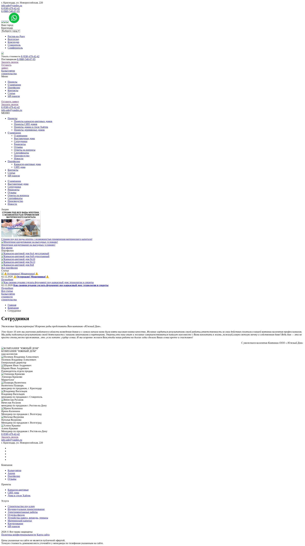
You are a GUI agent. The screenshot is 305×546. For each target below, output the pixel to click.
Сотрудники (20, 141)
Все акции (7, 247)
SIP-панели (14, 96)
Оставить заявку (6, 66)
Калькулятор (14, 470)
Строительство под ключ (21, 506)
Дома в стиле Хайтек (19, 495)
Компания (13, 307)
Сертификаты (21, 152)
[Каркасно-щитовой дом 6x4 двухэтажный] (25, 253)
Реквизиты (20, 144)
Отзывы (18, 147)
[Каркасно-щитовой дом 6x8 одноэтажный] (25, 256)
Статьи (11, 93)
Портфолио (14, 87)
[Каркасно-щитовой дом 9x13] (18, 262)
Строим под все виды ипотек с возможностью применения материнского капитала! (46, 239)
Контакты (13, 90)
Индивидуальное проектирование (26, 509)
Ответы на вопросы (24, 150)
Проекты (12, 81)
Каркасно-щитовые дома (27, 164)
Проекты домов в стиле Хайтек (31, 127)
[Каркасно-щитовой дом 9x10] (18, 259)
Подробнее (7, 279)
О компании (14, 84)
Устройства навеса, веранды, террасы (28, 517)
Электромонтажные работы (23, 512)
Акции (11, 473)
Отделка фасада (16, 515)
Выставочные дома (24, 138)
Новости (18, 158)
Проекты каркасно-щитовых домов (33, 121)
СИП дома (19, 167)
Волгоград (13, 39)
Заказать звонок (9, 62)
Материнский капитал (20, 520)
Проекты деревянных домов (29, 130)
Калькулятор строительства (9, 72)
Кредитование (15, 523)
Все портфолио (9, 267)
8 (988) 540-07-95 (10, 11)
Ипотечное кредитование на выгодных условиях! (28, 244)
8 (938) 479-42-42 (10, 8)
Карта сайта (43, 534)
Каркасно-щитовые (18, 489)
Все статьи (7, 291)
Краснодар (13, 42)
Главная (12, 305)
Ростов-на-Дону (16, 36)
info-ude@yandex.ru (11, 5)
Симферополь (15, 47)
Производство (21, 155)
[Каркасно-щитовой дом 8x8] (17, 265)
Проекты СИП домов (25, 124)
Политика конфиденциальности (18, 534)
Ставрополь (14, 45)
